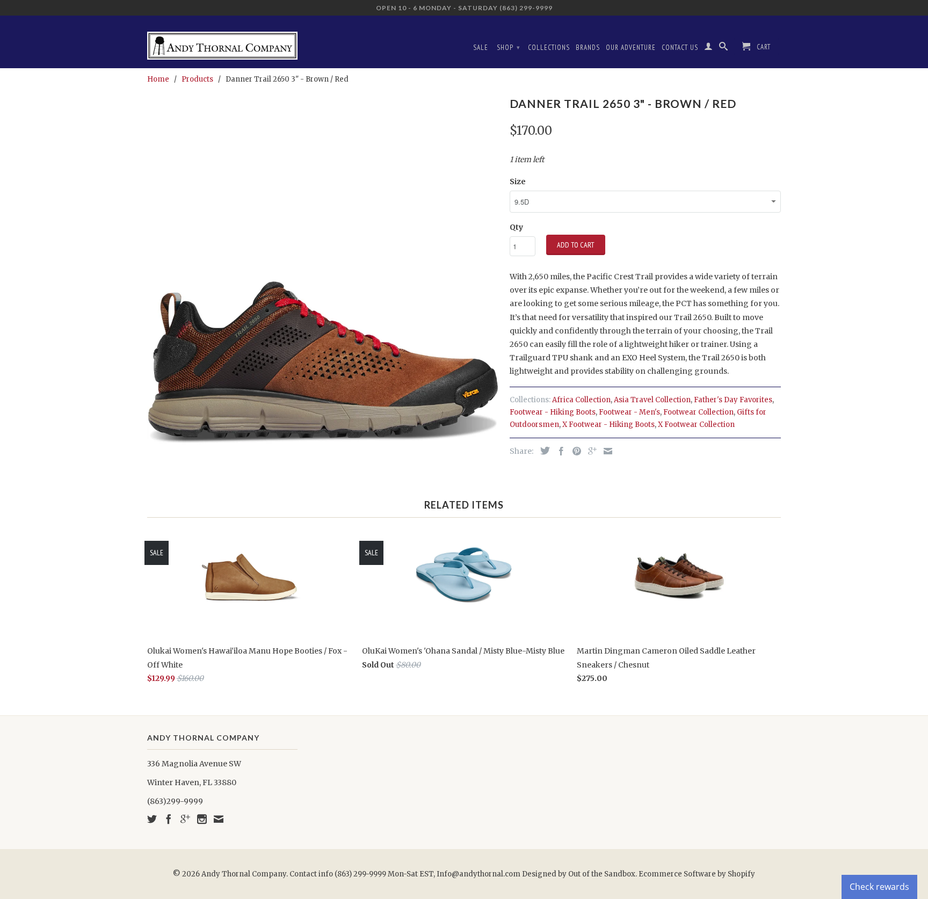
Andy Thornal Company (243, 874)
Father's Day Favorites (733, 399)
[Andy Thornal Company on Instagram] (202, 819)
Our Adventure (631, 47)
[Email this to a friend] (605, 451)
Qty (516, 227)
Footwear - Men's (629, 412)
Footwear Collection (698, 412)
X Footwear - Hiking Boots (608, 424)
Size (518, 181)
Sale (480, 47)
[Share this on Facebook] (559, 451)
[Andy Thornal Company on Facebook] (168, 819)
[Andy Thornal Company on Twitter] (152, 819)
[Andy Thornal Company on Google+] (185, 819)
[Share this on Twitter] (542, 450)
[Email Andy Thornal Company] (218, 819)
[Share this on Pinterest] (574, 451)
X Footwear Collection (696, 424)
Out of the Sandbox (601, 874)
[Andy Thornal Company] (222, 42)
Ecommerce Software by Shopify (697, 874)
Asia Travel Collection (652, 399)
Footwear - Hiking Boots (553, 412)
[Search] (723, 48)
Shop (508, 47)
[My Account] (708, 48)
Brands (588, 47)
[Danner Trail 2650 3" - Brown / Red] (323, 269)
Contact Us (680, 47)
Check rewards (879, 887)
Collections (549, 47)
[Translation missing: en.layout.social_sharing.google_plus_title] (590, 451)
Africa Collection (581, 399)
